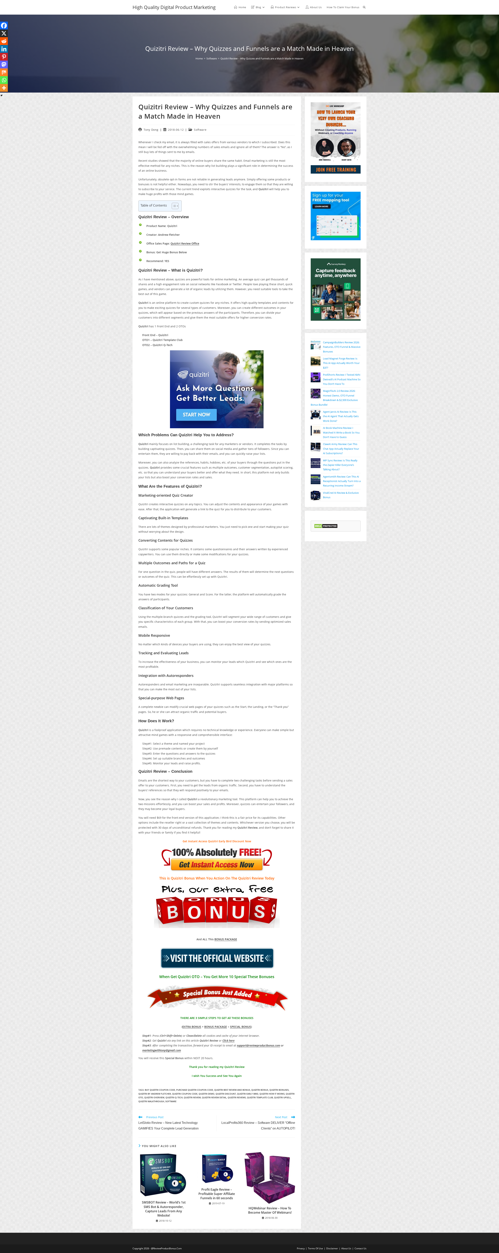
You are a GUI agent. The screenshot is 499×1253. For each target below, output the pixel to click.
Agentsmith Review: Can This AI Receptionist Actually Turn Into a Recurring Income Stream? (342, 481)
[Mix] (4, 72)
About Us (346, 1248)
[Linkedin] (4, 49)
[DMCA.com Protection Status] (326, 526)
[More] (4, 88)
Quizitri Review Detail (214, 1097)
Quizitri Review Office (185, 243)
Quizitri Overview (154, 1097)
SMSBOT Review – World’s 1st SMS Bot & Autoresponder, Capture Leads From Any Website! (164, 1209)
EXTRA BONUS (191, 1027)
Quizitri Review (192, 1097)
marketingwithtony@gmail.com (161, 1050)
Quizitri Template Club (260, 1097)
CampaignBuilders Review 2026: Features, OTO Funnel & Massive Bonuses (341, 347)
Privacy (301, 1248)
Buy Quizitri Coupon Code (160, 1089)
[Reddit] (4, 41)
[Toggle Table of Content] (173, 206)
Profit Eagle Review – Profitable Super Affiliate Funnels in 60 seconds (216, 1193)
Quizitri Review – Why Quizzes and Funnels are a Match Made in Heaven (261, 58)
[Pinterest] (4, 57)
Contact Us (360, 1248)
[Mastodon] (4, 64)
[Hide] (1, 95)
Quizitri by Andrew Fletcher (154, 1093)
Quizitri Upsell (282, 1097)
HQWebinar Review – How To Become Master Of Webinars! (270, 1210)
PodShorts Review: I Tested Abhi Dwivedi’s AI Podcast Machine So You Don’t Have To (342, 379)
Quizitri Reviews (237, 1097)
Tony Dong (151, 130)
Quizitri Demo (206, 1093)
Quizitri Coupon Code (184, 1093)
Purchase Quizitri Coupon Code (194, 1089)
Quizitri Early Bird (247, 1093)
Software (200, 130)
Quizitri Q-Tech (174, 1097)
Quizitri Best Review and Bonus (232, 1089)
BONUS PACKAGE (225, 939)
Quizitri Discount (226, 1093)
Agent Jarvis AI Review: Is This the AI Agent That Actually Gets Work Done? (341, 416)
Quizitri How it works (272, 1093)
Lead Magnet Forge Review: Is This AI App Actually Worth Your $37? (341, 363)
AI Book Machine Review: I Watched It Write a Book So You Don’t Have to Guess (341, 432)
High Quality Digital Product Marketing (174, 7)
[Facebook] (4, 25)
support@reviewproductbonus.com (258, 1045)
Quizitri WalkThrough (151, 1101)
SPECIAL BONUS (240, 1027)
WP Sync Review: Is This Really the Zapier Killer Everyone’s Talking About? (340, 465)
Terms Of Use (315, 1248)
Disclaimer (332, 1248)
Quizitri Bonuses (279, 1089)
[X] (4, 33)
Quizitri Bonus (259, 1089)
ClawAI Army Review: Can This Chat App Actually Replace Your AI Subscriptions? (341, 448)
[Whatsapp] (4, 80)
